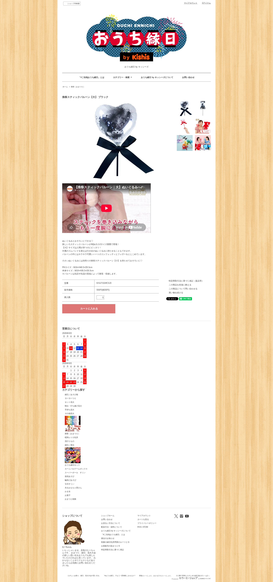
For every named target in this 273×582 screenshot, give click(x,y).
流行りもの (69, 441)
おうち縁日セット (72, 465)
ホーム (65, 87)
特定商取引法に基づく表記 (112, 550)
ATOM (145, 527)
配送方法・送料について (111, 527)
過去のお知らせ (107, 538)
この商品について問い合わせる (183, 289)
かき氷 (67, 491)
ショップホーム (107, 516)
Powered (175, 579)
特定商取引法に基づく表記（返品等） (186, 281)
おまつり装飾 (70, 499)
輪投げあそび (70, 480)
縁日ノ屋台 (69, 445)
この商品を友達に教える (180, 285)
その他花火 (69, 413)
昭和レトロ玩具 (71, 437)
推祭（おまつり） (78, 87)
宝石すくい (69, 484)
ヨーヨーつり (70, 398)
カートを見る (143, 519)
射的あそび (69, 476)
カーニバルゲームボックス (76, 469)
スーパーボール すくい (75, 472)
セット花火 (69, 402)
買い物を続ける (176, 292)
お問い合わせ (188, 77)
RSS (139, 527)
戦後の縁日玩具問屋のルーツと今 (115, 542)
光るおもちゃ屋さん (73, 488)
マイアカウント (190, 3)
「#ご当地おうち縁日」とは (91, 77)
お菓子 (67, 495)
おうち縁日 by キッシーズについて (157, 77)
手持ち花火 (69, 410)
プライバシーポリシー (146, 523)
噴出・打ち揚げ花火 (73, 406)
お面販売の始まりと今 (110, 546)
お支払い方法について (110, 523)
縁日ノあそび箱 (71, 394)
